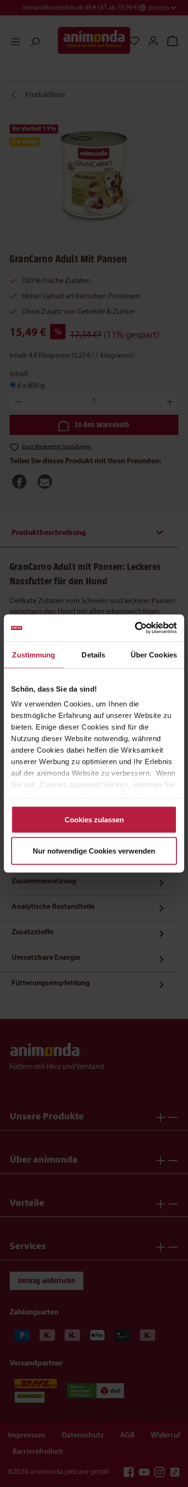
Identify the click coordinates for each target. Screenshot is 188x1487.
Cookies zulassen (94, 819)
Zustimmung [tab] (33, 654)
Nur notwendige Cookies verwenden (94, 851)
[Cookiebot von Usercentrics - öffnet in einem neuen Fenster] (135, 628)
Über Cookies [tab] (154, 654)
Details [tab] (93, 654)
